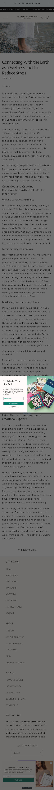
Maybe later (13, 406)
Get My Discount (13, 403)
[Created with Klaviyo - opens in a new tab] (27, 413)
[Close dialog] (53, 377)
